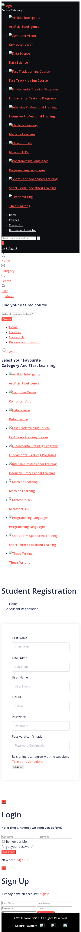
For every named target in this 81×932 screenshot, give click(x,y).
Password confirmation (28, 736)
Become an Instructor (22, 230)
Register (17, 767)
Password (19, 717)
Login (5, 248)
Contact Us (16, 225)
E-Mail (16, 697)
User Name (20, 677)
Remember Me (16, 841)
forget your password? (18, 847)
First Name (19, 638)
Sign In (11, 351)
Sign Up (13, 248)
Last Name (19, 658)
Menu (9, 296)
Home (13, 215)
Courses (14, 220)
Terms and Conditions (27, 762)
